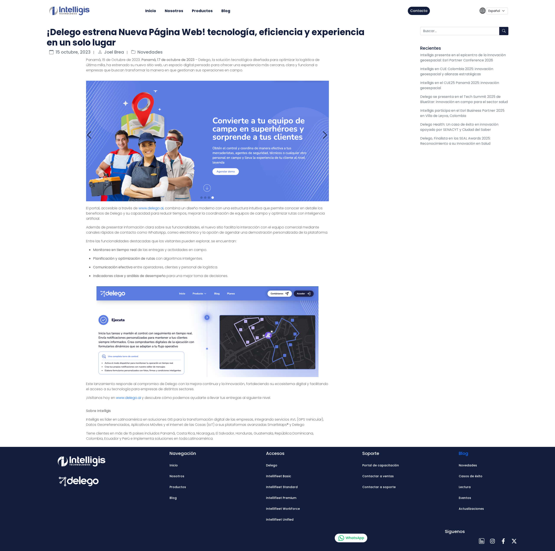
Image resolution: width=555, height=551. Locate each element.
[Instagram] (492, 541)
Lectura (465, 487)
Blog (225, 10)
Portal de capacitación (380, 465)
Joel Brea (114, 52)
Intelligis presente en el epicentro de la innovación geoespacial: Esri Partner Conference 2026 (463, 57)
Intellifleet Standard (282, 487)
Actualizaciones (471, 509)
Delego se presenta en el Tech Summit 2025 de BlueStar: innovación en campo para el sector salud (464, 99)
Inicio (150, 10)
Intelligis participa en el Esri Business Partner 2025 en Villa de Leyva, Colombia (462, 113)
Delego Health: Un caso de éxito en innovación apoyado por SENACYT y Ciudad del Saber (459, 127)
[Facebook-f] (503, 541)
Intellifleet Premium (281, 498)
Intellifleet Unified (280, 519)
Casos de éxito (470, 476)
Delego (271, 465)
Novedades (150, 52)
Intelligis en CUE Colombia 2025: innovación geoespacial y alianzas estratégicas (456, 71)
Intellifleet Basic (278, 476)
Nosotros (174, 10)
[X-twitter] (514, 541)
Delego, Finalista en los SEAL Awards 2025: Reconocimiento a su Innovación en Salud (455, 141)
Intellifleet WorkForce (283, 509)
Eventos (465, 498)
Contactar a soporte (379, 487)
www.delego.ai (151, 208)
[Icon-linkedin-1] (481, 541)
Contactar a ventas (378, 476)
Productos (202, 10)
